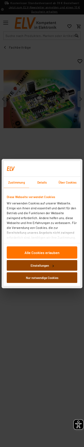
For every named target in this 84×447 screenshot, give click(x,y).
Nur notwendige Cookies (42, 277)
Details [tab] (42, 182)
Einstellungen (40, 265)
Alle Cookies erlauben (42, 252)
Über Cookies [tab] (67, 182)
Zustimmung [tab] (16, 182)
